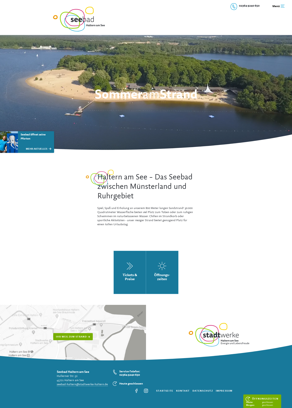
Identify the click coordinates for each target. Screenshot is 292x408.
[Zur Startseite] (77, 30)
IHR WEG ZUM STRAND (71, 336)
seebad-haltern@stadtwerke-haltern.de (82, 384)
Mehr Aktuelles (36, 148)
